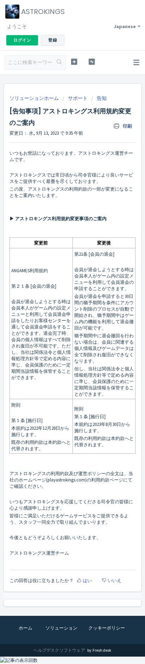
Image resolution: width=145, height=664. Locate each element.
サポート (78, 98)
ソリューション (61, 628)
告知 (102, 98)
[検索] (59, 63)
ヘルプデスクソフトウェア (59, 650)
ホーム (25, 628)
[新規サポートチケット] (74, 61)
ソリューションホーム (35, 98)
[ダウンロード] (59, 333)
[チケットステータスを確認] (92, 61)
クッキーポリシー (106, 628)
